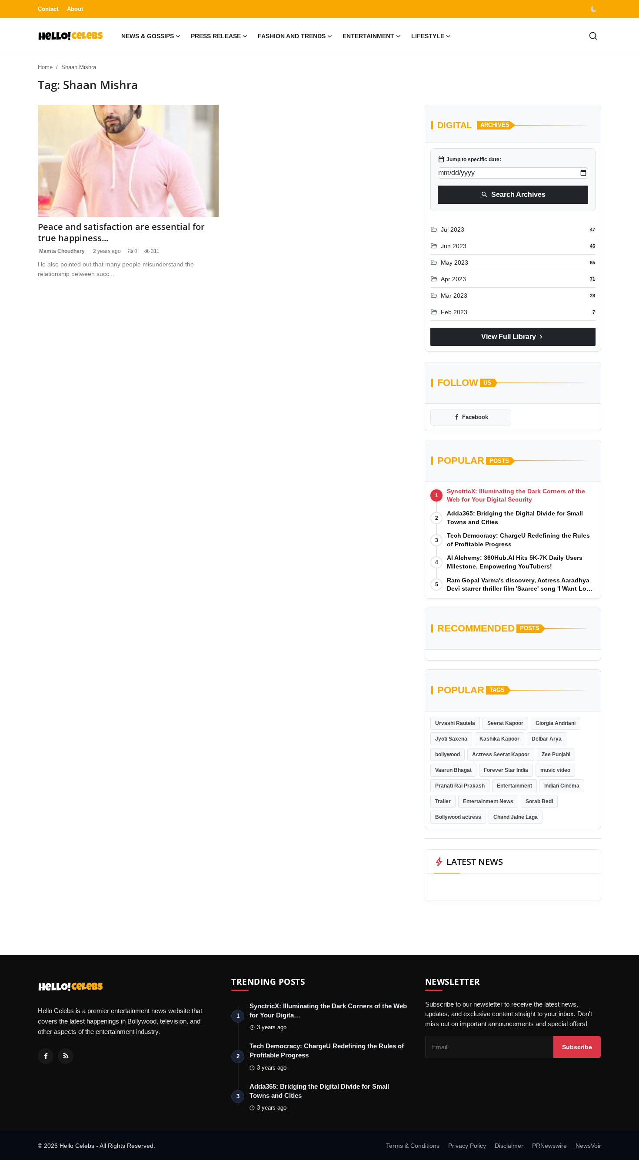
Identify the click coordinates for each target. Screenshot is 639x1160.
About (75, 9)
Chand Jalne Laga (515, 817)
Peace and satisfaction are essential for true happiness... (121, 232)
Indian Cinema (561, 786)
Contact (48, 9)
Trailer (443, 801)
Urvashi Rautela (455, 723)
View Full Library (513, 336)
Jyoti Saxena (451, 739)
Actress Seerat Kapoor (500, 754)
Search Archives (513, 194)
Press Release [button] (216, 36)
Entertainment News (488, 801)
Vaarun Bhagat (453, 770)
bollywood (447, 754)
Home (45, 67)
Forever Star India (506, 770)
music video (555, 770)
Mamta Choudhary (61, 251)
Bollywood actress (458, 817)
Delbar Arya (547, 739)
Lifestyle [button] (427, 36)
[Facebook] (45, 1056)
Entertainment (514, 786)
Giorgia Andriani (556, 723)
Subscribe (577, 1047)
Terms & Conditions (412, 1145)
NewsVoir (588, 1145)
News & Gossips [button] (147, 36)
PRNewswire (549, 1145)
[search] (593, 36)
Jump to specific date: (469, 159)
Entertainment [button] (368, 36)
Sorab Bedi (539, 801)
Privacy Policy (467, 1145)
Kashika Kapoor (499, 739)
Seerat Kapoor (505, 723)
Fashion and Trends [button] (292, 36)
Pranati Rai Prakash (460, 786)
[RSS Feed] (65, 1056)
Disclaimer (509, 1145)
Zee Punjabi (556, 754)
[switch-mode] (594, 9)
